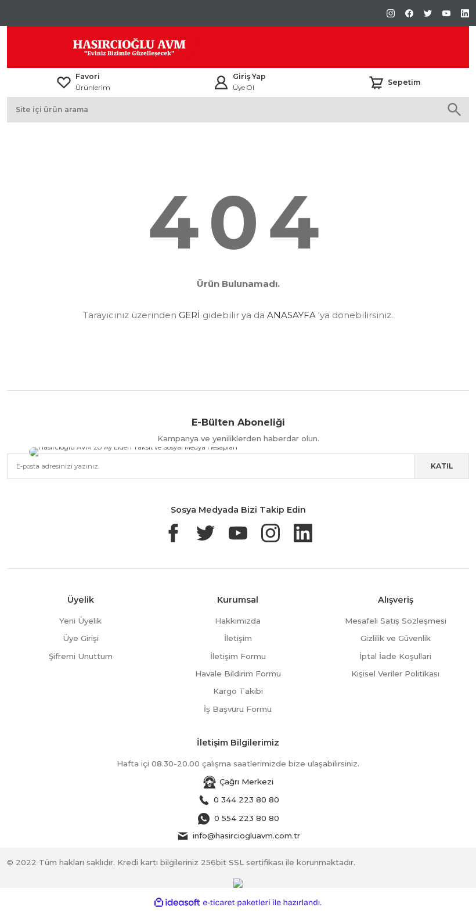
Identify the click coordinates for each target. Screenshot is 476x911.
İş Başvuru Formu (238, 709)
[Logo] (103, 47)
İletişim (238, 638)
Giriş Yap (249, 76)
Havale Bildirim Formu (238, 673)
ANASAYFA (291, 315)
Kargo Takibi (238, 691)
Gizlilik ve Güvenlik (395, 638)
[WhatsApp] (303, 448)
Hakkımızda (238, 620)
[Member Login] (221, 82)
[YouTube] (271, 451)
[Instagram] (382, 451)
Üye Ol (243, 88)
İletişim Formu (238, 656)
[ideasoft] (177, 903)
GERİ (189, 315)
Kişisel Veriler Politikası (395, 673)
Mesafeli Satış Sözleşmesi (395, 620)
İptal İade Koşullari (395, 656)
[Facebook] (381, 449)
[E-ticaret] (237, 903)
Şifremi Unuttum (81, 656)
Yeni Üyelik (80, 620)
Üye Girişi (81, 638)
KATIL (442, 466)
